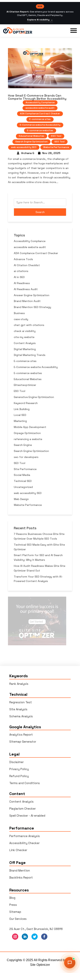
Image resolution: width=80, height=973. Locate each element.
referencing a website (28, 439)
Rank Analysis (18, 684)
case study (21, 319)
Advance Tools (23, 259)
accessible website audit (40, 107)
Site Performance (25, 469)
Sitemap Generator (22, 741)
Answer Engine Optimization (31, 295)
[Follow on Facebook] (44, 936)
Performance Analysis (24, 836)
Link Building (22, 409)
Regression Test (20, 702)
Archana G (27, 153)
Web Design (21, 499)
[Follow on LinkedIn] (25, 936)
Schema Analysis (21, 716)
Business (19, 313)
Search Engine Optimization (31, 141)
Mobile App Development (30, 427)
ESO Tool (56, 135)
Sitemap (15, 912)
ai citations (21, 271)
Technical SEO (23, 481)
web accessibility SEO (24, 147)
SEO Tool (59, 141)
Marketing (20, 421)
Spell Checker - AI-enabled (27, 815)
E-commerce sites (40, 119)
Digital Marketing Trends (29, 355)
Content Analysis (25, 343)
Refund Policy (19, 776)
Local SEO (20, 415)
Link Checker (18, 850)
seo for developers (26, 457)
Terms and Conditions (24, 783)
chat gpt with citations (29, 325)
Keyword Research (26, 403)
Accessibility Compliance (40, 102)
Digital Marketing (25, 349)
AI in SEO (19, 277)
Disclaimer (16, 762)
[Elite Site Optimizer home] (17, 30)
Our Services (18, 919)
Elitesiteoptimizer (25, 385)
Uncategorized (23, 487)
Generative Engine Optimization (34, 397)
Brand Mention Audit (27, 301)
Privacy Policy (19, 769)
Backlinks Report (21, 877)
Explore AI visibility (40, 19)
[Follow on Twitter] (34, 936)
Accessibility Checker (24, 843)
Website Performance (56, 147)
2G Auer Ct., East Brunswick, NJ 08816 (36, 929)
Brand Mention (19, 870)
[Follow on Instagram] (15, 936)
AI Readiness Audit (26, 289)
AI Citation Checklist (27, 265)
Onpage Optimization (27, 433)
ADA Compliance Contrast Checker (40, 113)
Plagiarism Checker (22, 808)
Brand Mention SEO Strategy (32, 307)
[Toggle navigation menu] (73, 30)
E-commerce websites (40, 130)
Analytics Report (21, 734)
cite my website (24, 337)
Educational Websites (31, 135)
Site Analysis (18, 709)
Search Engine (23, 445)
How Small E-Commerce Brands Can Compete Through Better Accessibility (37, 97)
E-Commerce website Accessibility (40, 124)
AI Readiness (22, 283)
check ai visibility (25, 331)
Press (13, 905)
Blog (12, 898)
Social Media (22, 475)
